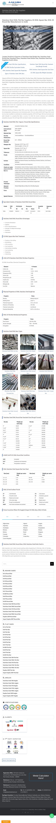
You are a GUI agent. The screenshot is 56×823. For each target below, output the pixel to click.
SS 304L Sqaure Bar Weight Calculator (41, 72)
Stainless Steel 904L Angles (10, 691)
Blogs (44, 809)
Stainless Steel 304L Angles (10, 683)
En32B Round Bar (8, 594)
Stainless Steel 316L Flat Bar (11, 665)
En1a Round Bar (7, 573)
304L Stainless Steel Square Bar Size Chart (41, 69)
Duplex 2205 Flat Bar (9, 670)
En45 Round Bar (7, 596)
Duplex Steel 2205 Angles (10, 693)
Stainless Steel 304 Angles (10, 680)
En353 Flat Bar (7, 655)
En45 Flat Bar (7, 650)
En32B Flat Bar (7, 647)
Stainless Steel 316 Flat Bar (10, 662)
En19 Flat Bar (7, 637)
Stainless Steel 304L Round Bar (12, 606)
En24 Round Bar (7, 586)
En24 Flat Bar (7, 640)
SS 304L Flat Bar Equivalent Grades (15, 67)
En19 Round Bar (7, 583)
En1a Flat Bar (7, 627)
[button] (52, 816)
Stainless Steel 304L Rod (46, 371)
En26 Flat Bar (7, 642)
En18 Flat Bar (7, 634)
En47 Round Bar (7, 599)
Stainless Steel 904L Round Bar (12, 614)
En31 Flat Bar (7, 645)
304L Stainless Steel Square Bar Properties (15, 70)
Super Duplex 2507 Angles (10, 696)
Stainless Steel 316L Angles (10, 688)
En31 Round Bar (7, 591)
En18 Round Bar (7, 581)
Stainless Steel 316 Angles (10, 685)
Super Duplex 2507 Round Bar (11, 619)
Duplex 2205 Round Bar (9, 616)
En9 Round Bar (7, 578)
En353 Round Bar (8, 601)
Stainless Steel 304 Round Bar (11, 604)
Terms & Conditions (39, 809)
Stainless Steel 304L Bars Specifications (14, 64)
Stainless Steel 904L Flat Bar (11, 667)
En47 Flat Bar (7, 652)
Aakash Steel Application (9, 760)
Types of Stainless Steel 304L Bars (14, 73)
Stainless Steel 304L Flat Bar (10, 351)
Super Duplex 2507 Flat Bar (10, 672)
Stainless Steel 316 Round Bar (11, 609)
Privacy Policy (31, 809)
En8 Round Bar (7, 576)
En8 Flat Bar (6, 629)
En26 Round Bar (7, 589)
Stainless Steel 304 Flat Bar (10, 657)
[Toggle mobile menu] (53, 3)
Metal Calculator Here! (41, 776)
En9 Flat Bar (6, 632)
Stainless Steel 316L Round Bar (12, 611)
